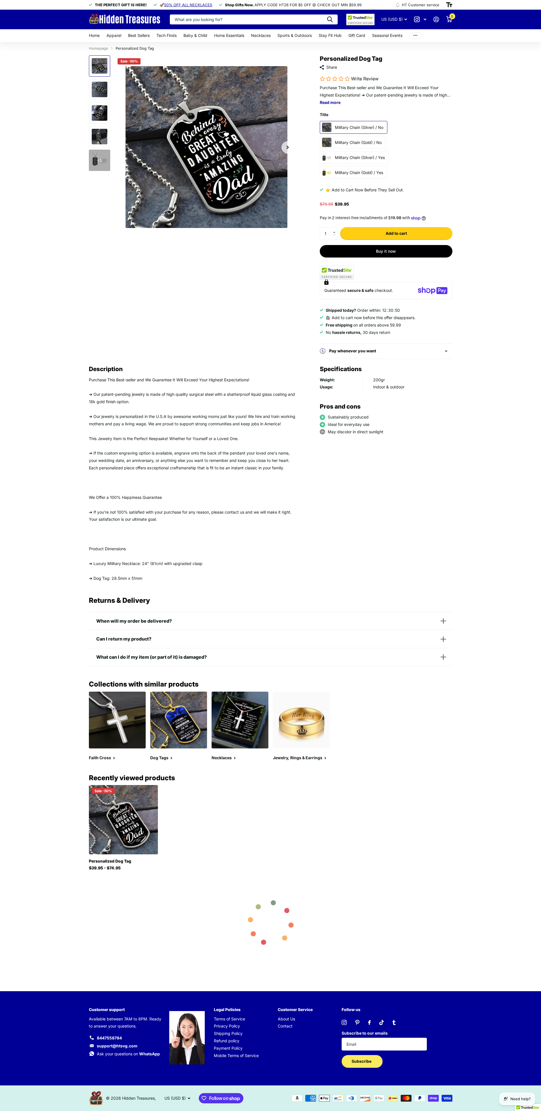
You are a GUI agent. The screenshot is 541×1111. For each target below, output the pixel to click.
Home (94, 35)
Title (324, 114)
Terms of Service (229, 1018)
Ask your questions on (128, 1053)
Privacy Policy (227, 1026)
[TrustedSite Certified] (337, 272)
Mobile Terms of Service (236, 1055)
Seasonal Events (387, 35)
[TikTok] (381, 1022)
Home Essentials (229, 35)
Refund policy (226, 1040)
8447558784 (109, 1037)
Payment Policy (228, 1048)
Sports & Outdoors (294, 35)
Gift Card (356, 35)
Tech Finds (166, 35)
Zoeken (330, 19)
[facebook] (369, 1022)
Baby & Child (195, 35)
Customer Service (295, 1009)
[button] (336, 228)
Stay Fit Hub (330, 35)
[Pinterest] (357, 1022)
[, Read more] (420, 19)
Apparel (113, 35)
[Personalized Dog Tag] (123, 819)
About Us (286, 1018)
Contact (285, 1026)
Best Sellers (139, 35)
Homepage (98, 48)
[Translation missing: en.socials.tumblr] (394, 1022)
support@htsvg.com (117, 1045)
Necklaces (261, 35)
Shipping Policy (228, 1033)
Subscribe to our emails (365, 1033)
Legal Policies (227, 1009)
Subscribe (362, 1061)
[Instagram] (344, 1022)
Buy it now (386, 251)
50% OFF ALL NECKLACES (188, 5)
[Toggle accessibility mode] (449, 5)
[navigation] (99, 66)
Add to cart (396, 233)
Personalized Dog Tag (110, 861)
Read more (330, 102)
